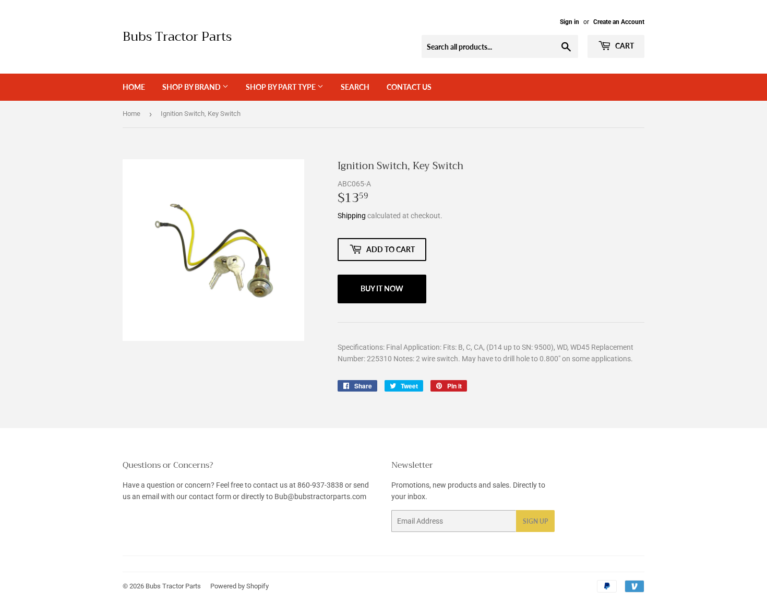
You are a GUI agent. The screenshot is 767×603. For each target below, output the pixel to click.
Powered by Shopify (239, 586)
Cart (624, 45)
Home (134, 86)
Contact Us (409, 86)
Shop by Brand (192, 86)
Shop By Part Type (281, 86)
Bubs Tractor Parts (177, 37)
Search (355, 86)
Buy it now (382, 288)
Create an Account (618, 22)
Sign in (569, 22)
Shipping (352, 215)
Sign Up (535, 521)
